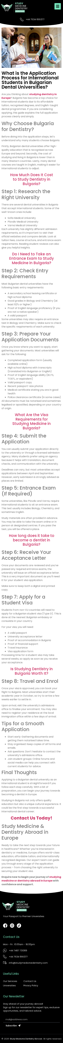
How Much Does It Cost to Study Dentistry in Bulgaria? (31, 179)
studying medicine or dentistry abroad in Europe (31, 878)
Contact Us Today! (31, 818)
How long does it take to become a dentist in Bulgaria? (31, 540)
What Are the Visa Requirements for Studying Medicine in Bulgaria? (31, 421)
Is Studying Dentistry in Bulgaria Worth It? (31, 671)
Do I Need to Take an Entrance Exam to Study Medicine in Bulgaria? (31, 259)
